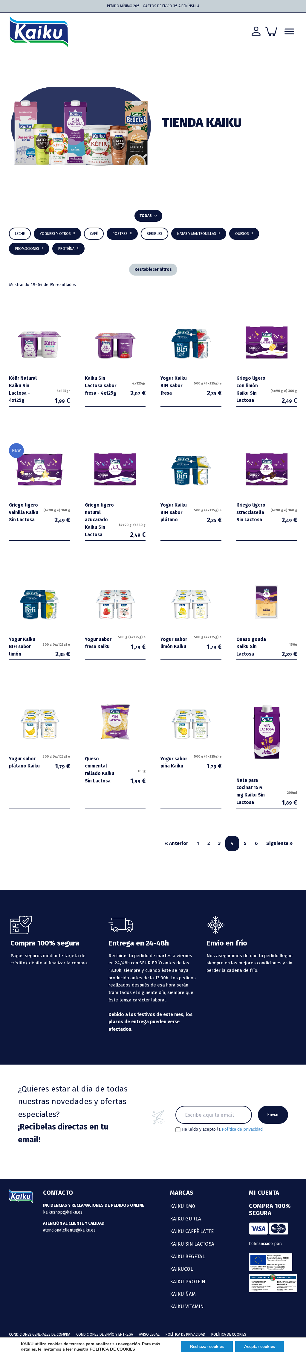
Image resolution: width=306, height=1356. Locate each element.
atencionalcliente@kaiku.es (69, 1230)
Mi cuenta (264, 1192)
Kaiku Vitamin (187, 1306)
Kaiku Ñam (183, 1294)
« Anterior (176, 843)
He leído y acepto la (222, 1129)
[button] (154, 233)
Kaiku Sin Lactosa (192, 1244)
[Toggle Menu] (289, 31)
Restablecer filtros (153, 269)
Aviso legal (149, 1334)
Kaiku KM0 (182, 1206)
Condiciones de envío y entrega (104, 1334)
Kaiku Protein (187, 1281)
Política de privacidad (242, 1129)
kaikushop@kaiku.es (62, 1212)
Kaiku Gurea (185, 1219)
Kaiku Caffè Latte (192, 1231)
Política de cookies (228, 1334)
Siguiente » (279, 843)
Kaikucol (181, 1269)
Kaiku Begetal (187, 1256)
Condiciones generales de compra (39, 1334)
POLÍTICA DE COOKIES (112, 1349)
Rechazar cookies (207, 1346)
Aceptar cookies (259, 1346)
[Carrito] (271, 31)
